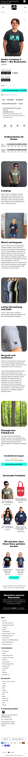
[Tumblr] (6, 752)
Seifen (3, 687)
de (24, 1)
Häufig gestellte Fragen (7, 655)
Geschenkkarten (6, 661)
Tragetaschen (5, 700)
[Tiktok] (12, 752)
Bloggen (4, 629)
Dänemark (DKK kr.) (18, 739)
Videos (3, 670)
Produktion (4, 627)
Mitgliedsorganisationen (7, 635)
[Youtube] (8, 752)
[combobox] (14, 12)
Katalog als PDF (6, 666)
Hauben (4, 696)
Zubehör (4, 685)
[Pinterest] (4, 752)
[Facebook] (2, 752)
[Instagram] (10, 752)
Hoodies (4, 690)
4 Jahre (15, 73)
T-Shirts (4, 683)
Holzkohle (6, 80)
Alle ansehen (14, 577)
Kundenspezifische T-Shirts (8, 633)
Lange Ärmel (5, 692)
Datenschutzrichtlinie (7, 644)
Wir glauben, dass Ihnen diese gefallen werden (14, 543)
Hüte (3, 694)
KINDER (10, 586)
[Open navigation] (3, 7)
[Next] (24, 27)
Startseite (4, 586)
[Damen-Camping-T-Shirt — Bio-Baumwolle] (7, 515)
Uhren (3, 702)
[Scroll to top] (25, 753)
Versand (21, 103)
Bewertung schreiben (14, 464)
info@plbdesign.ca (6, 716)
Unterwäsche (5, 698)
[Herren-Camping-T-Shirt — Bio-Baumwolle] (7, 490)
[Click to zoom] (24, 19)
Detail (3, 99)
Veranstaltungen (6, 631)
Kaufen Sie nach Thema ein (8, 681)
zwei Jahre (6, 73)
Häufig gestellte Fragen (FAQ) (9, 103)
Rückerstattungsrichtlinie (7, 642)
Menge (3, 85)
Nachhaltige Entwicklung (8, 625)
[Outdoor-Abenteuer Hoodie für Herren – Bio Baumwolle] (21, 515)
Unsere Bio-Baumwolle (7, 623)
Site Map (21, 755)
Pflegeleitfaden (19, 99)
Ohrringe (4, 704)
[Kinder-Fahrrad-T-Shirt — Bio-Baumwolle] (20, 559)
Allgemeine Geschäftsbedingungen (10, 639)
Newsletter (4, 672)
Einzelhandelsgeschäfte (7, 663)
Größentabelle (10, 99)
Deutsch (5, 739)
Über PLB (4, 620)
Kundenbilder (5, 668)
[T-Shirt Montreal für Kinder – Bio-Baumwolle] (7, 559)
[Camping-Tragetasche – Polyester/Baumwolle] (21, 489)
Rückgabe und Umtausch (8, 657)
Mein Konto (4, 659)
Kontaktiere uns (5, 674)
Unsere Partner (5, 637)
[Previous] (3, 27)
